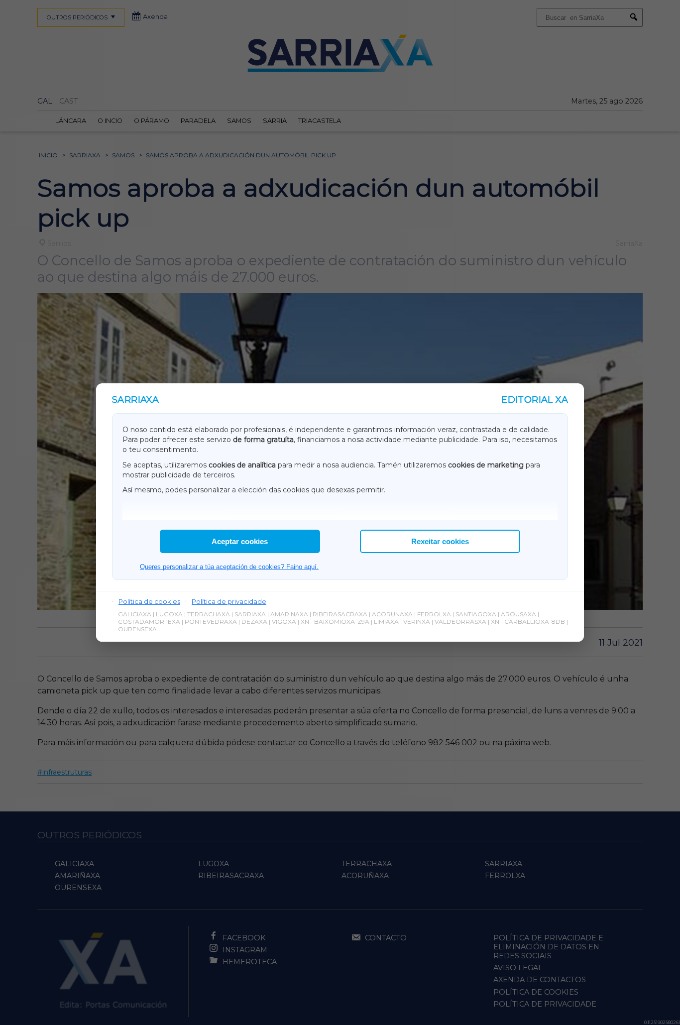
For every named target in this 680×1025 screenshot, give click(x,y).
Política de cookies (149, 601)
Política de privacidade (229, 601)
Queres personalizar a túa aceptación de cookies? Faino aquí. (229, 566)
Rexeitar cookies (440, 541)
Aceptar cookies (240, 541)
